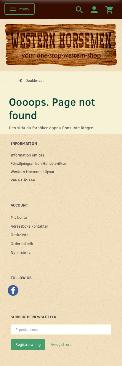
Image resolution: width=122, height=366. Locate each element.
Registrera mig (28, 344)
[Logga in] (94, 9)
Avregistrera (61, 344)
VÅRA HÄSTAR (23, 179)
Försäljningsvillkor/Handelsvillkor (38, 163)
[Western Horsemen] (61, 45)
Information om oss (27, 154)
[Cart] (109, 9)
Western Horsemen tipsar (32, 171)
